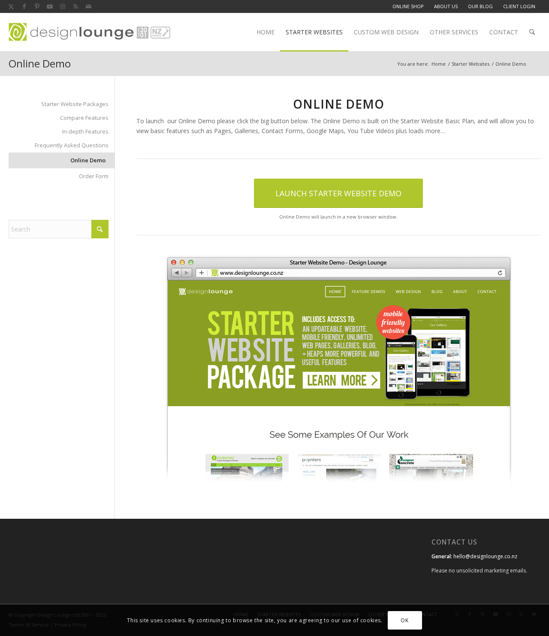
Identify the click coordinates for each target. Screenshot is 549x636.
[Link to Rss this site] (75, 6)
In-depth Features (85, 131)
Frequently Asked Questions (72, 145)
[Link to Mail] (88, 6)
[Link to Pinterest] (36, 6)
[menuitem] (408, 6)
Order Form (94, 176)
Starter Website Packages (75, 104)
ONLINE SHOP (408, 6)
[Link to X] (11, 6)
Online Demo (40, 63)
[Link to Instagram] (62, 6)
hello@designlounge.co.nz (485, 556)
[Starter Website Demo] (338, 375)
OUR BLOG (480, 6)
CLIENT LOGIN (519, 6)
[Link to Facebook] (24, 6)
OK (404, 620)
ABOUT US (446, 6)
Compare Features (84, 118)
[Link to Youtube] (49, 6)
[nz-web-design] (89, 32)
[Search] (532, 32)
